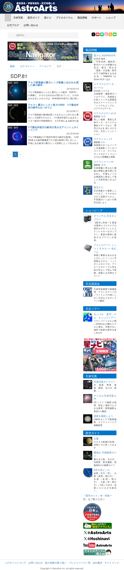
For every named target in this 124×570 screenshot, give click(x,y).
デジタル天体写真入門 (105, 397)
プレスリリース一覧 (80, 562)
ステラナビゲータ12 (105, 113)
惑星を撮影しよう (103, 416)
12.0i (103, 116)
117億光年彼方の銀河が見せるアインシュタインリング (53, 128)
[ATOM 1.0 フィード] (110, 34)
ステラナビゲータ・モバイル (105, 85)
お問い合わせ (31, 25)
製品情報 (82, 17)
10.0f (103, 164)
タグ (59, 66)
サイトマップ (111, 562)
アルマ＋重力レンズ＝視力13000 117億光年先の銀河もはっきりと (53, 106)
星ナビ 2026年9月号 (105, 55)
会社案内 (97, 562)
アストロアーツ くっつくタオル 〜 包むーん (105, 248)
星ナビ (47, 17)
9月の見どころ (102, 470)
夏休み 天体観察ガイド (105, 454)
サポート (96, 17)
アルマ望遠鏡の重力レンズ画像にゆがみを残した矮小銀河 (53, 84)
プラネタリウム (64, 17)
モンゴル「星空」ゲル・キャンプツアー (105, 315)
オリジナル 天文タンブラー (105, 217)
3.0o (103, 142)
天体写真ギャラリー (105, 381)
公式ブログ (13, 25)
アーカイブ (45, 66)
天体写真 (18, 17)
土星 (96, 438)
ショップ (111, 17)
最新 (12, 66)
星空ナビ (98, 187)
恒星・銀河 (13, 82)
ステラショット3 (103, 139)
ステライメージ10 (103, 161)
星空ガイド (34, 17)
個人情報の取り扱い (56, 562)
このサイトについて (15, 562)
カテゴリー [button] (26, 66)
